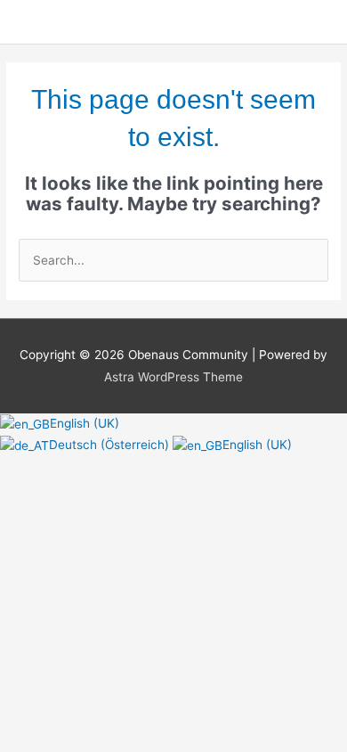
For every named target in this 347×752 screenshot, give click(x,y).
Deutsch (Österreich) (111, 444)
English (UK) (84, 423)
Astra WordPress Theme (173, 377)
